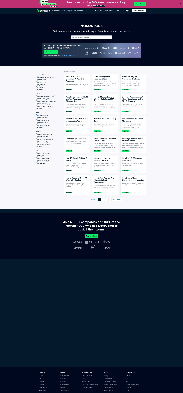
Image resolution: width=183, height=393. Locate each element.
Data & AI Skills (87, 376)
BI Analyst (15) (42, 163)
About (41, 376)
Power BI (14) (42, 82)
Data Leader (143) (44, 153)
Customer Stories (87, 387)
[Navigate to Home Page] (44, 10)
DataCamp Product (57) (45, 106)
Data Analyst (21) (43, 161)
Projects (62, 387)
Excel (127, 390)
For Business (98, 10)
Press (40, 378)
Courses (63, 381)
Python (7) (41, 85)
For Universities (108, 10)
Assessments (64, 390)
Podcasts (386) (43, 117)
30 (113, 199)
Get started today (66, 56)
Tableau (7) (41, 87)
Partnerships (43, 387)
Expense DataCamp (110, 384)
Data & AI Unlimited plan (90, 384)
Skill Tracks (64, 378)
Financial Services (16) (45, 134)
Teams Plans (86, 381)
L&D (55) (41, 156)
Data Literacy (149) (44, 99)
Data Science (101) (44, 104)
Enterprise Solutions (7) (45, 139)
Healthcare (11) (43, 137)
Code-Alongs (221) (44, 120)
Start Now (139, 4)
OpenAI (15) (42, 79)
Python (128, 376)
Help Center (42, 390)
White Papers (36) (44, 125)
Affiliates (41, 384)
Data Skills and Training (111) (47, 101)
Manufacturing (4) (44, 144)
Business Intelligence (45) (46, 77)
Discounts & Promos (110, 381)
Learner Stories (108, 387)
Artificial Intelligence (132, 384)
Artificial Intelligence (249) (46, 96)
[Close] (180, 4)
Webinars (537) (43, 115)
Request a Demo (51, 52)
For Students (108, 378)
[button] (49, 74)
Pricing (84, 378)
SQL (127, 381)
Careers (41, 381)
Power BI (128, 387)
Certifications (64, 384)
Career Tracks (64, 376)
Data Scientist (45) (44, 158)
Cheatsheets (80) (43, 123)
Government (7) (43, 142)
